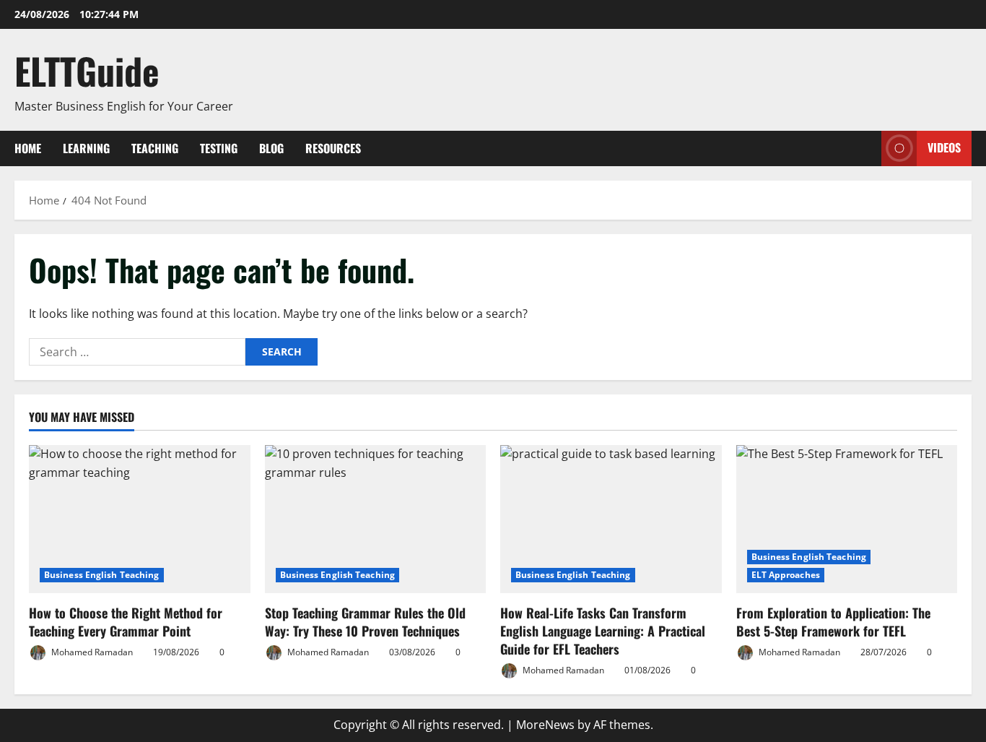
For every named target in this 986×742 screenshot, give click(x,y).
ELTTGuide (87, 70)
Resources (333, 148)
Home (27, 148)
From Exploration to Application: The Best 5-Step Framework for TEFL (833, 621)
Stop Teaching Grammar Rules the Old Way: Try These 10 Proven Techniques (365, 621)
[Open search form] (866, 148)
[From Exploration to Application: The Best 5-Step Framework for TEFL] (847, 518)
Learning (86, 148)
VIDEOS (944, 147)
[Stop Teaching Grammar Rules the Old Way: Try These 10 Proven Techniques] (376, 518)
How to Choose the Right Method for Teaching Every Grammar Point (125, 621)
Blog (271, 148)
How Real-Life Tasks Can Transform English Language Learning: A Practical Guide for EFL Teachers (602, 630)
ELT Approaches (785, 575)
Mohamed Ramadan (91, 652)
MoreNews (545, 725)
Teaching (154, 148)
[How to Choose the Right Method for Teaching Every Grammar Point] (139, 518)
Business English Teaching (102, 575)
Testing (218, 148)
